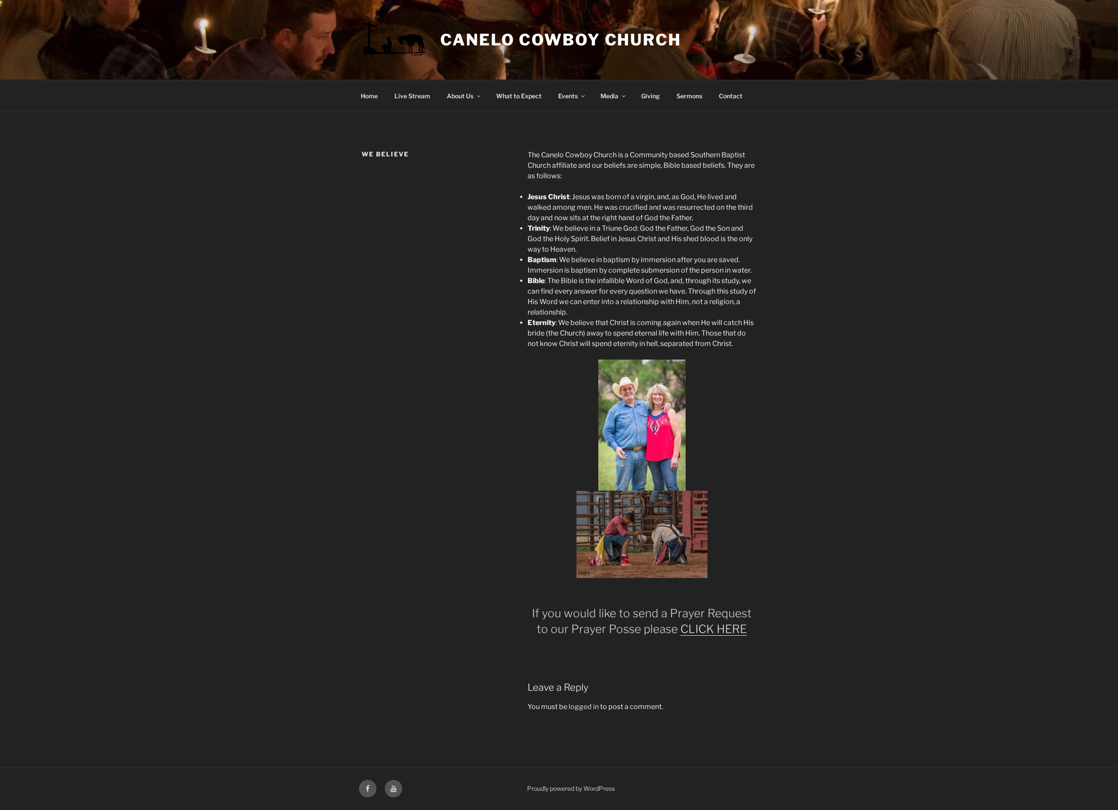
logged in (584, 707)
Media (609, 96)
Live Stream (412, 96)
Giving (650, 96)
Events (568, 96)
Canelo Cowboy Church (560, 39)
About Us (460, 96)
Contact (730, 96)
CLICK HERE (713, 629)
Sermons (689, 96)
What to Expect (519, 96)
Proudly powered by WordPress (571, 788)
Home (369, 96)
